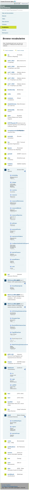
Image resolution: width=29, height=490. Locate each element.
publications (11, 447)
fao (9, 142)
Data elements (5, 21)
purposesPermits (14, 229)
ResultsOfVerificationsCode (14, 325)
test (9, 458)
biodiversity (11, 90)
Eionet (8, 10)
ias (8, 169)
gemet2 (10, 154)
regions (14, 426)
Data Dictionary (14, 10)
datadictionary (12, 104)
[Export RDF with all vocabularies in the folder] (24, 171)
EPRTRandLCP (12, 123)
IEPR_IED (11, 354)
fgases (10, 148)
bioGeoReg (14, 175)
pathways (14, 223)
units (13, 266)
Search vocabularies (9, 50)
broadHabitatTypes (14, 420)
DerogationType (14, 318)
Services (4, 30)
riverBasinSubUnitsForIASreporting (14, 243)
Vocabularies (5, 27)
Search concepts (20, 50)
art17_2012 (11, 78)
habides (10, 164)
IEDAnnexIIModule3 (12, 294)
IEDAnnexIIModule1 (12, 280)
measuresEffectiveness (14, 201)
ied (9, 274)
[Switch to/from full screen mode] (19, 4)
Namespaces (5, 32)
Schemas (4, 24)
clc (13, 373)
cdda (9, 94)
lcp (9, 409)
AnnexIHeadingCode (14, 286)
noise (9, 441)
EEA (8, 1)
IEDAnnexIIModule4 (12, 304)
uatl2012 (14, 385)
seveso (10, 452)
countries (14, 190)
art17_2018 (11, 84)
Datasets (4, 16)
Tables (3, 18)
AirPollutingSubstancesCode (14, 311)
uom (9, 462)
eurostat (10, 136)
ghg (9, 158)
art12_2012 (11, 60)
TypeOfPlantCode (14, 332)
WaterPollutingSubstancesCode (14, 344)
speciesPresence (14, 252)
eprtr (9, 115)
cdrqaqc (14, 182)
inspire (10, 362)
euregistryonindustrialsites (12, 130)
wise (9, 468)
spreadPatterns (14, 259)
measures (14, 195)
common (10, 98)
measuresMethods (14, 208)
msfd (9, 415)
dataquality (11, 110)
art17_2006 (11, 72)
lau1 (9, 393)
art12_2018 (11, 66)
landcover (11, 367)
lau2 (9, 397)
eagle (13, 379)
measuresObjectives (14, 215)
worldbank (11, 474)
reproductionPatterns (14, 236)
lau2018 (10, 402)
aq (8, 55)
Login (17, 3)
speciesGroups (14, 433)
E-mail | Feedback (6, 484)
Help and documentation (7, 13)
